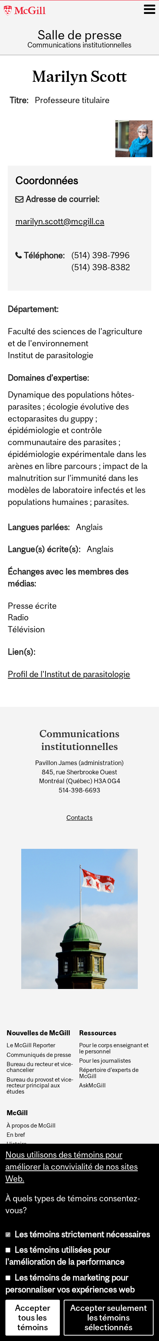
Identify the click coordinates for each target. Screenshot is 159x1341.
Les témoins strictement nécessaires (82, 1234)
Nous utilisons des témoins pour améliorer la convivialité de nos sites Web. (71, 1167)
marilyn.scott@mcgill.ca (59, 221)
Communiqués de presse (39, 1055)
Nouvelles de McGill (38, 1033)
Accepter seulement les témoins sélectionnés (108, 1317)
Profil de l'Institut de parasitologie (69, 674)
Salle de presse (79, 35)
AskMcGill (92, 1085)
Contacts (79, 817)
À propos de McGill (31, 1126)
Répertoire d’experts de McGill (109, 1073)
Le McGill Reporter (31, 1045)
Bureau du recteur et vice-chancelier (40, 1067)
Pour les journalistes (105, 1061)
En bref (16, 1135)
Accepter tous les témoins (32, 1317)
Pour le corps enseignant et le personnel (114, 1048)
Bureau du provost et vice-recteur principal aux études (40, 1086)
